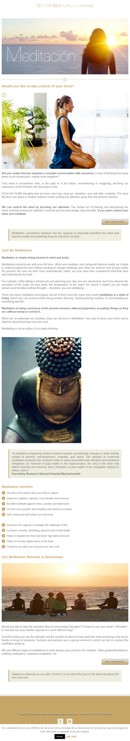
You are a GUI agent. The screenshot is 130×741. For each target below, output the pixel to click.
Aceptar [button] (60, 736)
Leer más (71, 736)
